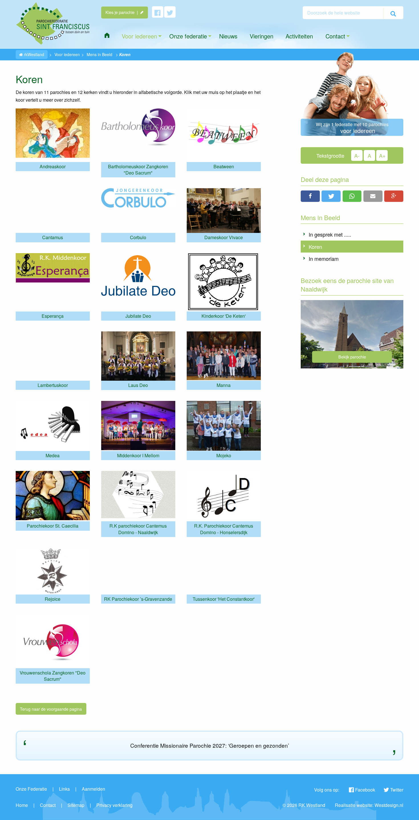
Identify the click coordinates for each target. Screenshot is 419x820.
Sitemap (76, 805)
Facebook (365, 789)
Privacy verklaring (114, 805)
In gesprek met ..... (330, 234)
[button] (310, 196)
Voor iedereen (67, 54)
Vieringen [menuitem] (261, 36)
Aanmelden (93, 789)
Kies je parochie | (122, 12)
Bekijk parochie (352, 357)
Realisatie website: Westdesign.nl (369, 805)
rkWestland (33, 54)
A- (356, 155)
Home (22, 805)
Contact (48, 805)
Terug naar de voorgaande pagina (51, 709)
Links (64, 789)
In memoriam (324, 258)
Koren (315, 246)
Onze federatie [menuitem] (188, 36)
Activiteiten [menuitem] (299, 36)
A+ (382, 155)
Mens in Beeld (99, 54)
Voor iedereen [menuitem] (139, 36)
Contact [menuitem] (335, 36)
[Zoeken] (393, 13)
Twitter (396, 789)
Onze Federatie (31, 789)
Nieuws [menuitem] (228, 36)
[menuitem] (107, 35)
